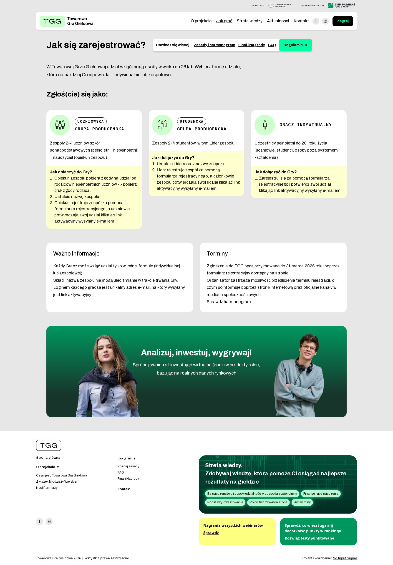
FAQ (272, 45)
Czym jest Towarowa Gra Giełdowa (61, 475)
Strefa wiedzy (249, 21)
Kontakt (301, 21)
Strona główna (48, 457)
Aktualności (278, 21)
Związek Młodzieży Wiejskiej (56, 481)
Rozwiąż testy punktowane (309, 538)
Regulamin (293, 45)
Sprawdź (211, 532)
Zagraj (343, 21)
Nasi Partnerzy (47, 487)
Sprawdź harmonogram (229, 301)
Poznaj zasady (128, 466)
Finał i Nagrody (251, 45)
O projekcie (201, 21)
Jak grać (224, 21)
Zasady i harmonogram (214, 45)
